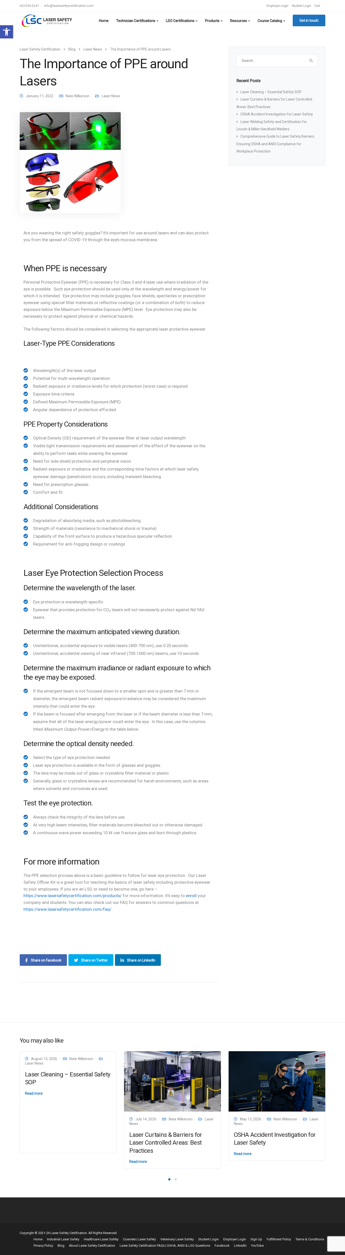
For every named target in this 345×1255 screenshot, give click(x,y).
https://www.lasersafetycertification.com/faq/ (67, 909)
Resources (238, 21)
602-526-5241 (29, 6)
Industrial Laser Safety (63, 1239)
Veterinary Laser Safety (177, 1239)
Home (104, 21)
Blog (61, 1245)
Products (212, 21)
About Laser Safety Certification (92, 1245)
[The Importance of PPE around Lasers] (70, 162)
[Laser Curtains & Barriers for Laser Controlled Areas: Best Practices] (172, 1081)
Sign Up (256, 1239)
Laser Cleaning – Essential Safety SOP (271, 92)
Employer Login (277, 6)
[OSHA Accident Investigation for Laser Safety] (277, 1081)
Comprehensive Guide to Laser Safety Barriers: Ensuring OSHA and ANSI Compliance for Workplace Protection (275, 143)
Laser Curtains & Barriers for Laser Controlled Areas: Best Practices (165, 1142)
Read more (34, 1093)
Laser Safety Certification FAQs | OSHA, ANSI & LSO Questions (165, 1245)
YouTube (257, 1245)
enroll (191, 895)
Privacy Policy (43, 1245)
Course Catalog (270, 21)
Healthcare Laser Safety (101, 1239)
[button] (6, 31)
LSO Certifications (180, 21)
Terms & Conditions (309, 1239)
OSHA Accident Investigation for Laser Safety (276, 114)
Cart (317, 6)
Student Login (301, 6)
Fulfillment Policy (279, 1239)
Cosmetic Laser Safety (139, 1239)
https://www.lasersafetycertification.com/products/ (72, 895)
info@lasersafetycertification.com (68, 6)
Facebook (222, 1245)
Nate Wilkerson (77, 96)
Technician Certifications (135, 21)
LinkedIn (240, 1245)
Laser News (111, 96)
